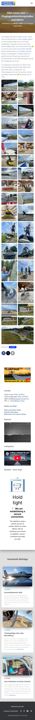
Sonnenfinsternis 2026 (13, 592)
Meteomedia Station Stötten (12, 410)
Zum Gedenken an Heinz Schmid (17, 681)
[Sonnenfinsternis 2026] (17, 576)
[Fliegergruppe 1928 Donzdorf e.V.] (9, 3)
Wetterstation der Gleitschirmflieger (15, 414)
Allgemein (12, 347)
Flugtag (24, 39)
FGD (21, 711)
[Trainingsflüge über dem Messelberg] (17, 618)
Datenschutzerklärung (11, 711)
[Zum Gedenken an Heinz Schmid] (17, 665)
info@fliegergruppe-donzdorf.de (18, 399)
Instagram (31, 711)
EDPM (24, 711)
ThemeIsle (24, 715)
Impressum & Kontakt (17, 706)
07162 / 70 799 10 (19, 394)
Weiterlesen (20, 649)
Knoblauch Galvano (25, 51)
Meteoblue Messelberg (11, 412)
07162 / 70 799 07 (22, 396)
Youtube (27, 711)
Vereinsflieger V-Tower (18, 401)
